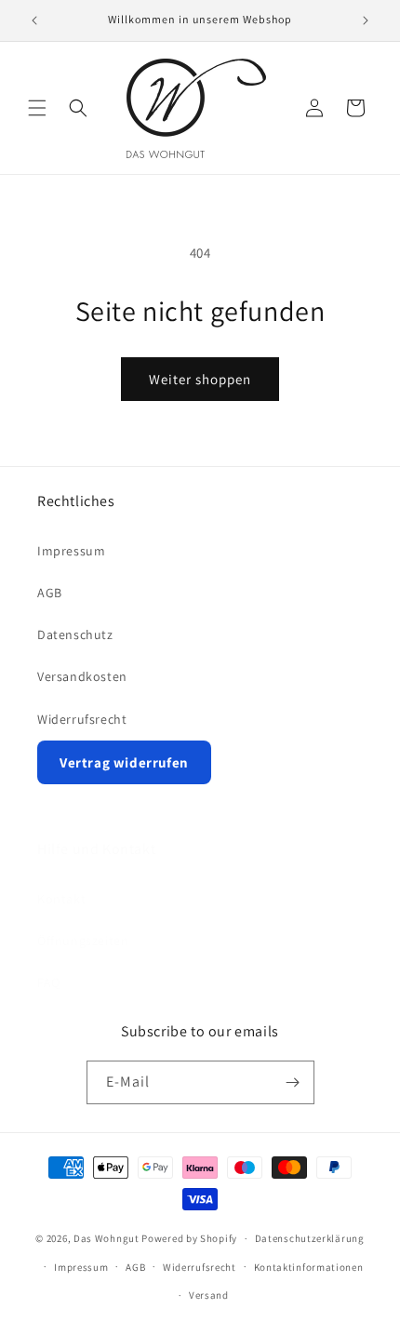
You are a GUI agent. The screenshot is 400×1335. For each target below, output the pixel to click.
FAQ (48, 982)
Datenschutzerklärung (310, 1238)
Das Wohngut (106, 1238)
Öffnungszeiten (82, 940)
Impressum (71, 550)
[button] (37, 107)
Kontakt (61, 898)
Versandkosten (82, 676)
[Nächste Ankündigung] (365, 20)
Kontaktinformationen (309, 1267)
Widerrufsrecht (82, 719)
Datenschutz (75, 634)
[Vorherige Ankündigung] (34, 20)
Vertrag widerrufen (124, 762)
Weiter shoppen (200, 379)
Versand (209, 1295)
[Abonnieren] (293, 1082)
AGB (49, 592)
